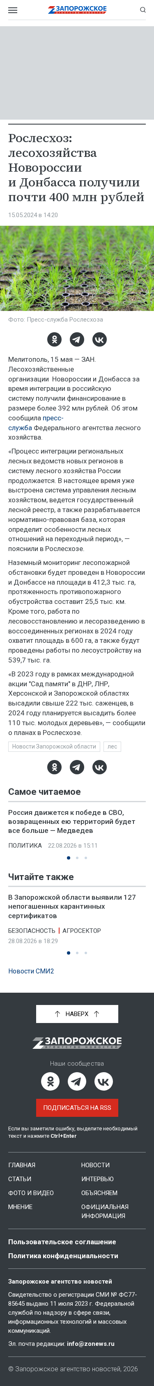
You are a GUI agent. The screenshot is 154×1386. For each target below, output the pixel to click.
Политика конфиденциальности (63, 1256)
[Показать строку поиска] (143, 10)
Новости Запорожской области (54, 746)
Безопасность (31, 930)
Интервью (97, 1179)
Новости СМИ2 (31, 971)
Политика (25, 845)
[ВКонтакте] (99, 339)
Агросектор (81, 930)
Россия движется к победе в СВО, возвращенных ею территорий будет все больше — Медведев (72, 821)
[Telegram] (77, 339)
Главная (21, 1165)
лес (112, 746)
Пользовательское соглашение (62, 1242)
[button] (68, 858)
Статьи (19, 1179)
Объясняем (99, 1193)
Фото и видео (31, 1193)
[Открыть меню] (13, 10)
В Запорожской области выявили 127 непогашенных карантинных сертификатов (72, 906)
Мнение (20, 1207)
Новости (95, 1165)
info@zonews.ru (91, 1343)
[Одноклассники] (54, 339)
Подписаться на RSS (77, 1108)
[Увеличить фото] (77, 268)
